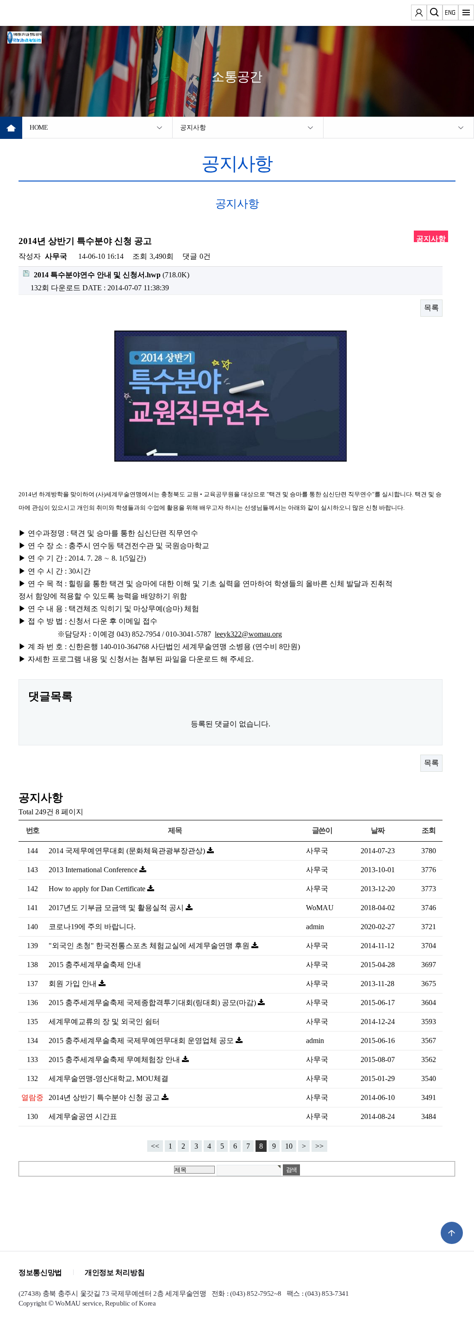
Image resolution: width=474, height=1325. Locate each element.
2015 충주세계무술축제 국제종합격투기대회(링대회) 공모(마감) (153, 1002)
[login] (419, 14)
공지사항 (193, 127)
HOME (39, 127)
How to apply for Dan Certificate (98, 889)
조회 (428, 830)
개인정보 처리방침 (114, 1272)
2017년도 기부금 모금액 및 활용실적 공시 (117, 908)
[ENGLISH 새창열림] (450, 14)
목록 (431, 308)
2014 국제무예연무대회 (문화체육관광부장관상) (128, 851)
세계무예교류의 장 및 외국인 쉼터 (104, 1021)
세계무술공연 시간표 (83, 1116)
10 (289, 1146)
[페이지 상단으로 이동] (452, 1233)
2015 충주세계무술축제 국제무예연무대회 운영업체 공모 (142, 1040)
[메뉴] (466, 14)
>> (319, 1146)
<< (155, 1146)
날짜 (377, 830)
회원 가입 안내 (74, 984)
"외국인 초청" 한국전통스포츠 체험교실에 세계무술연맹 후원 (150, 946)
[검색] (435, 14)
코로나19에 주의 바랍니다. (92, 927)
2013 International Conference (94, 870)
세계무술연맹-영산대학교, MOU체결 (108, 1078)
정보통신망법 (40, 1272)
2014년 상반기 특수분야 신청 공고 (105, 1097)
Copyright (32, 1303)
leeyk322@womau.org (248, 634)
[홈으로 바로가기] (35, 36)
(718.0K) (111, 275)
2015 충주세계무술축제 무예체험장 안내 (115, 1059)
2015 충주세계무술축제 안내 (95, 965)
